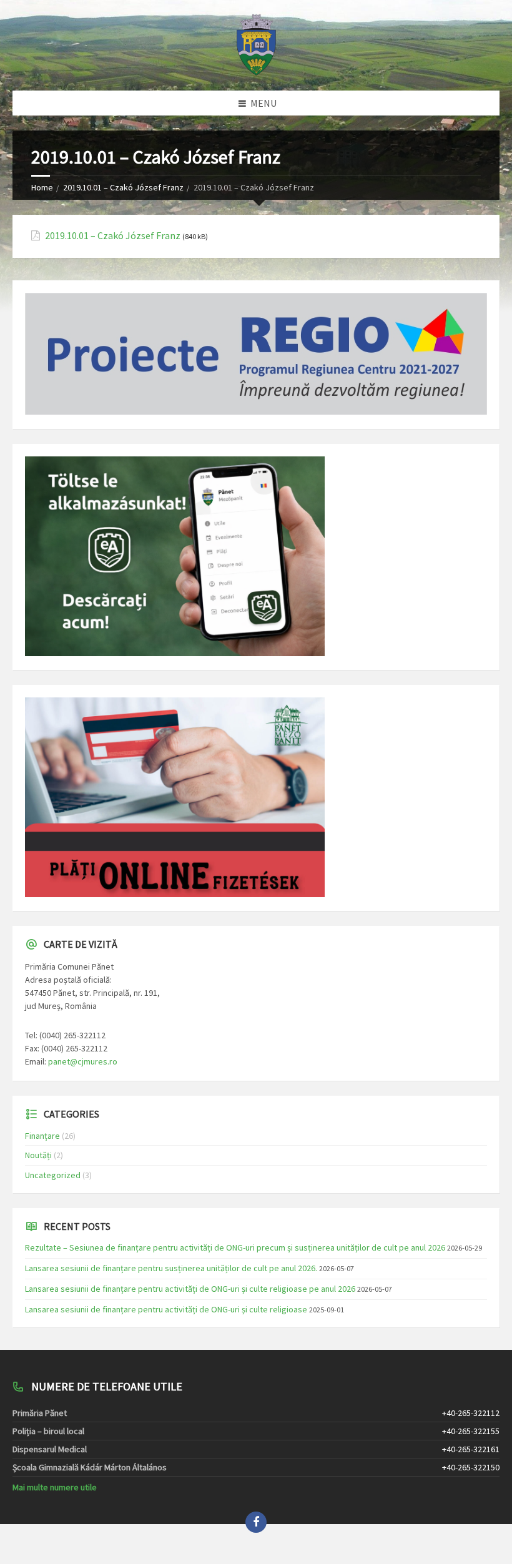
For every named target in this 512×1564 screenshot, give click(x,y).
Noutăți (38, 1155)
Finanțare (42, 1135)
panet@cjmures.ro (82, 1061)
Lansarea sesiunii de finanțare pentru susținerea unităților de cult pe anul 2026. (171, 1268)
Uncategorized (53, 1175)
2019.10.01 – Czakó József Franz (123, 187)
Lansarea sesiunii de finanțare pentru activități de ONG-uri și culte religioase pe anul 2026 (190, 1288)
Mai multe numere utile (54, 1487)
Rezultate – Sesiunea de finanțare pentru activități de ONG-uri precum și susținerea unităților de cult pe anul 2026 (235, 1247)
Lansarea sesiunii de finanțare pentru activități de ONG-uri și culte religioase (166, 1309)
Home (42, 187)
